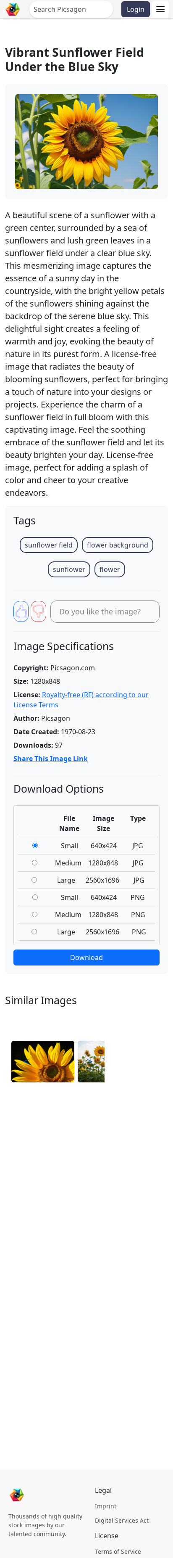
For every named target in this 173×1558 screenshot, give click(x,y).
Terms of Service (118, 1551)
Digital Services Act (122, 1520)
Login (135, 9)
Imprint (105, 1506)
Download (86, 957)
